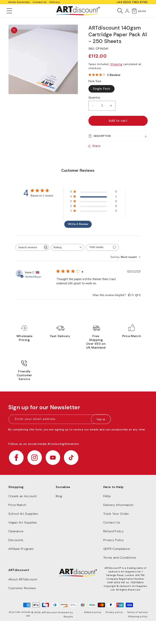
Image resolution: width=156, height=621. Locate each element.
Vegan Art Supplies (22, 522)
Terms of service (137, 612)
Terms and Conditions (119, 558)
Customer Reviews (22, 588)
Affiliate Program (20, 549)
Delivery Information (118, 505)
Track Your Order (116, 514)
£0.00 (142, 11)
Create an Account (22, 496)
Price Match (17, 505)
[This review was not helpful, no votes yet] (136, 295)
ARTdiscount (50, 612)
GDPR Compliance (116, 549)
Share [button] (96, 146)
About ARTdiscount (22, 579)
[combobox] (67, 247)
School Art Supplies (23, 514)
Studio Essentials (19, 2)
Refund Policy (113, 531)
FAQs (107, 496)
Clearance (16, 531)
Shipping (116, 64)
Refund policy (92, 612)
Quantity (94, 97)
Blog (59, 496)
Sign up (101, 419)
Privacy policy (114, 612)
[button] (9, 10)
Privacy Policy (113, 540)
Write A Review (78, 224)
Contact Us (40, 2)
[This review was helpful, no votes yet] (129, 295)
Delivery (54, 2)
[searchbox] (29, 247)
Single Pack (101, 89)
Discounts (15, 540)
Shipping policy (138, 616)
